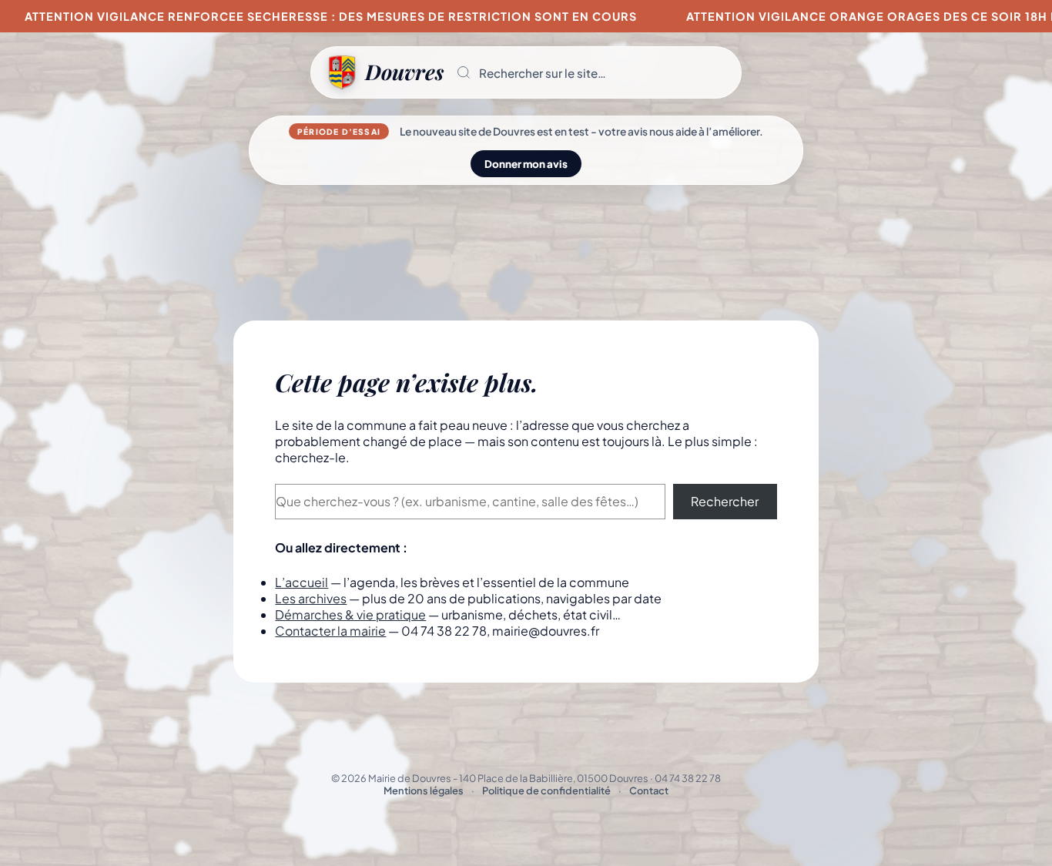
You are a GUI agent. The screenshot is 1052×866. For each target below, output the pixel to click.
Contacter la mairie (330, 631)
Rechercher (725, 501)
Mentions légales (424, 790)
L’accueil (301, 582)
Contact (648, 790)
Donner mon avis (526, 163)
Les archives (311, 598)
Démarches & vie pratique (350, 614)
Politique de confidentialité (546, 790)
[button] (592, 72)
